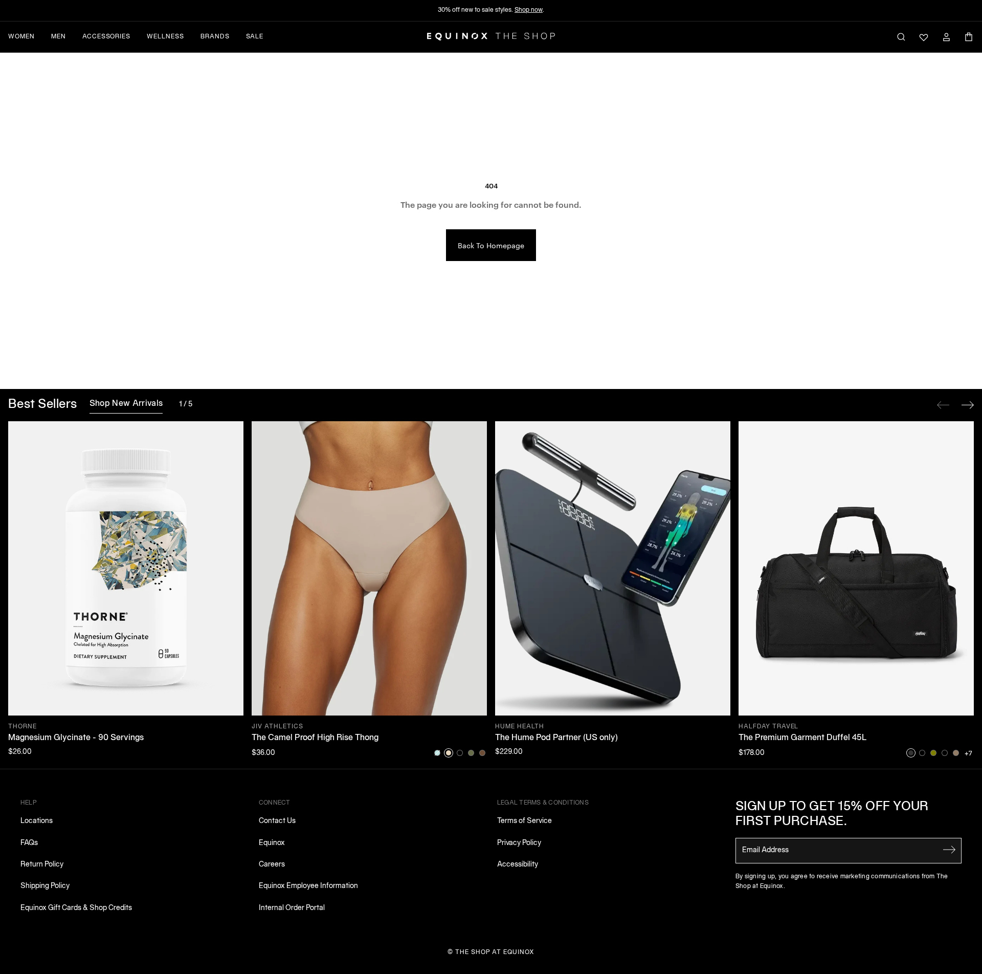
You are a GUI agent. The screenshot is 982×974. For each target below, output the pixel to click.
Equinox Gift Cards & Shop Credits (76, 908)
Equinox (272, 843)
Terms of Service (524, 821)
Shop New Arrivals (126, 403)
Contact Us (277, 821)
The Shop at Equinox (494, 952)
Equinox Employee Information (308, 886)
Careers (272, 864)
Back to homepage (491, 245)
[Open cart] (969, 37)
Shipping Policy (45, 886)
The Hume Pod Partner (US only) (556, 738)
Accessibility (517, 864)
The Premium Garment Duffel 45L (803, 738)
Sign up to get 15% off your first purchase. (832, 815)
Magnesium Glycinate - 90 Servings (76, 738)
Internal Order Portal (292, 908)
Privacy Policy (519, 843)
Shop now (529, 10)
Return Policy (41, 864)
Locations (36, 821)
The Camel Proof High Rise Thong (315, 738)
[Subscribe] (949, 849)
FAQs (29, 843)
